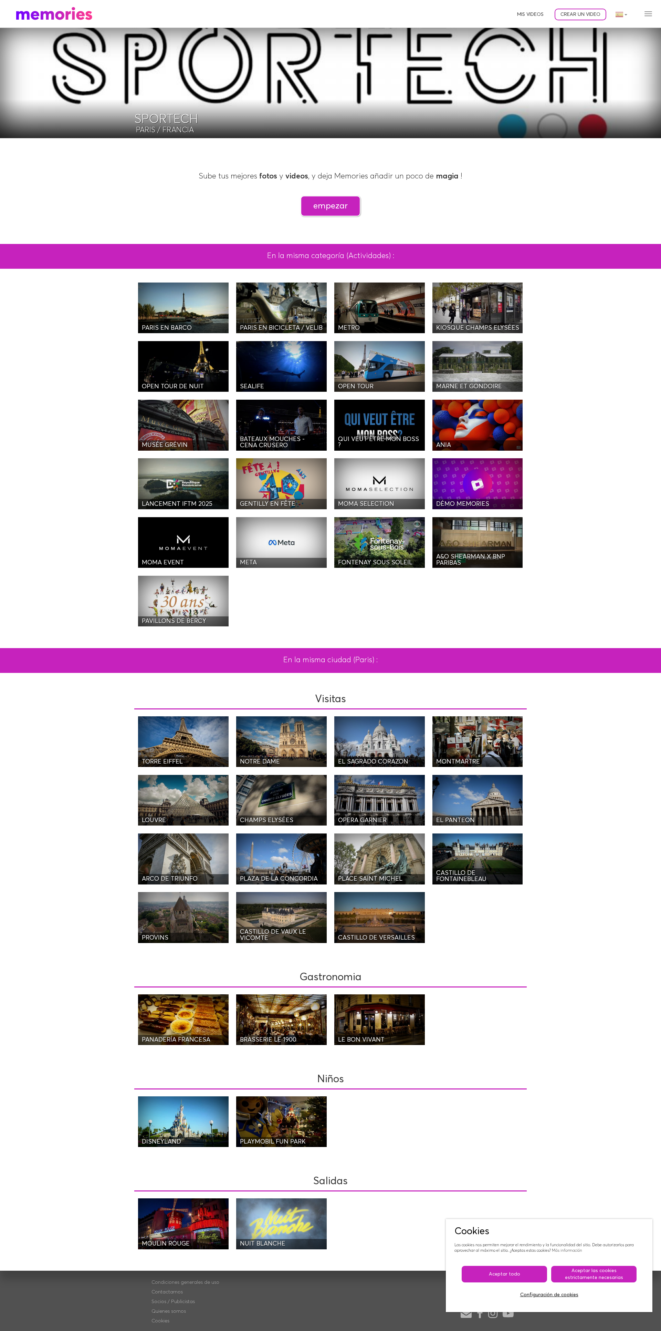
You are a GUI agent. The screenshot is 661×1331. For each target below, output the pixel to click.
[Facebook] (480, 1314)
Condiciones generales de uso (185, 1282)
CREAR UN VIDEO (580, 14)
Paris (145, 130)
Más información (567, 1250)
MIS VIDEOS (530, 14)
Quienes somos (168, 1311)
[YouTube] (508, 1314)
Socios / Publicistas (173, 1301)
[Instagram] (492, 1314)
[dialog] (549, 1265)
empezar (330, 206)
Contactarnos (167, 1292)
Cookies (160, 1321)
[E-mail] (466, 1314)
